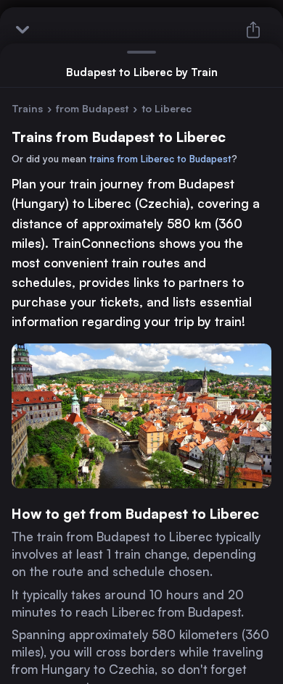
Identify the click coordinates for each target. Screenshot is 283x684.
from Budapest (92, 108)
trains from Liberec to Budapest (160, 158)
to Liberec (167, 108)
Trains (27, 108)
